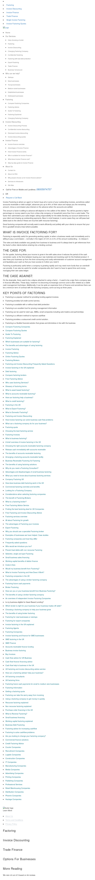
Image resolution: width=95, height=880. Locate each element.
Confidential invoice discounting (18, 129)
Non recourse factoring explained (18, 706)
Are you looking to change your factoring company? (25, 736)
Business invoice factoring (15, 650)
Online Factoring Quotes (15, 356)
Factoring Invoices (12, 434)
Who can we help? (12, 73)
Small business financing (15, 717)
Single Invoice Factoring (15, 20)
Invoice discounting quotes (17, 137)
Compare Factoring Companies (18, 103)
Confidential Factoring (15, 55)
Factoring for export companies (17, 620)
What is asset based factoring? (17, 390)
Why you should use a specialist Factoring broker (24, 531)
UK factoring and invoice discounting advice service (25, 669)
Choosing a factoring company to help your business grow (28, 609)
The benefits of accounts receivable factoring (23, 453)
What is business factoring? (16, 438)
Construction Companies (15, 758)
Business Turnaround (15, 70)
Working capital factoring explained (19, 721)
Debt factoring (10, 371)
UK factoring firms (12, 680)
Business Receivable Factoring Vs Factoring (22, 460)
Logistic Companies (13, 754)
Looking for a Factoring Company (18, 490)
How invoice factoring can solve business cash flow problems (29, 419)
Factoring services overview (16, 516)
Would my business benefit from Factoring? (22, 568)
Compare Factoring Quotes (16, 330)
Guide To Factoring (14, 111)
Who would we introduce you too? (18, 546)
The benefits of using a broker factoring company (24, 594)
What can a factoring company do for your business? (26, 423)
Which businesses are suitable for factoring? (22, 341)
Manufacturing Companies (15, 766)
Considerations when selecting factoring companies (25, 494)
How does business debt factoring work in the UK (24, 483)
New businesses (13, 81)
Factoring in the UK (13, 405)
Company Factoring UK (14, 479)
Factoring (10, 5)
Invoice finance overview (16, 144)
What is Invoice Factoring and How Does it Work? (24, 572)
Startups (10, 77)
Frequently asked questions (16, 542)
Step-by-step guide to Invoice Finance (20, 163)
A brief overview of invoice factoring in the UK (23, 442)
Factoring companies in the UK (17, 576)
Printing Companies (13, 777)
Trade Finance (12, 16)
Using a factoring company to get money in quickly (25, 699)
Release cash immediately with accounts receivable (25, 449)
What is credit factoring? (14, 401)
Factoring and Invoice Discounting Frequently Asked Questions (30, 364)
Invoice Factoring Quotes (16, 23)
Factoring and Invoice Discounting (18, 416)
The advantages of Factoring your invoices (22, 524)
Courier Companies (13, 747)
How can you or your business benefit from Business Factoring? (30, 591)
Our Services (10, 36)
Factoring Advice (13, 107)
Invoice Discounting (14, 8)
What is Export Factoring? (15, 408)
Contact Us (11, 170)
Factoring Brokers (12, 360)
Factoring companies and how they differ (21, 539)
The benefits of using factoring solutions (21, 464)
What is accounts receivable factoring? (20, 393)
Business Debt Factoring (15, 725)
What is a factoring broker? (16, 501)
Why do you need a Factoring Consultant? (21, 468)
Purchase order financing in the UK (19, 710)
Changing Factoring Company (18, 51)
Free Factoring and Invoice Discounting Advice (23, 513)
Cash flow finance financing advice (18, 661)
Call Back (18, 197)
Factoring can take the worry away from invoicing (24, 695)
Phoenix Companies (13, 795)
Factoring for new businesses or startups (21, 617)
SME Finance (10, 643)
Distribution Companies (14, 792)
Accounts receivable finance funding (19, 646)
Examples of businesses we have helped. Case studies (26, 535)
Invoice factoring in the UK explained (19, 367)
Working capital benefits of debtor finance (21, 561)
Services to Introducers (15, 181)
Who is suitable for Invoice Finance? (20, 155)
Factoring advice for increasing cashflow (21, 728)
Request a (10, 197)
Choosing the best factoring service (19, 431)
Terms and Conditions (14, 820)
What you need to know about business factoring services (27, 475)
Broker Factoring (12, 587)
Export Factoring (13, 62)
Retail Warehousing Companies (17, 788)
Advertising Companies (14, 773)
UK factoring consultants (14, 676)
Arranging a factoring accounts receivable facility (24, 457)
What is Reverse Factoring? (16, 713)
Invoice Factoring (12, 349)
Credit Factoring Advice (14, 743)
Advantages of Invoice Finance (18, 148)
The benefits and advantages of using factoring (23, 345)
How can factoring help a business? (19, 397)
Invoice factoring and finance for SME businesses (24, 635)
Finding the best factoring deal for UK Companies (24, 509)
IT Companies (10, 762)
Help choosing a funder (16, 40)
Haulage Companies (13, 799)
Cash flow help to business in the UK (19, 665)
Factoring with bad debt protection (19, 59)
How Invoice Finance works (17, 152)
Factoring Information (13, 687)
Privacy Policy (11, 824)
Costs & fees (10, 565)
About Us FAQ (12, 174)
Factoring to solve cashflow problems (20, 732)
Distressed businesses (15, 96)
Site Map (11, 185)
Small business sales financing (17, 557)
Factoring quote (11, 427)
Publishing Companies (14, 780)
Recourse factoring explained (16, 702)
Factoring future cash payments (17, 583)
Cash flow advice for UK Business (18, 658)
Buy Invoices (10, 654)
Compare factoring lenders (15, 375)
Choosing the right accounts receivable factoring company (28, 446)
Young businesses (14, 85)
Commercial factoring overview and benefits (22, 486)
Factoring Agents (12, 628)
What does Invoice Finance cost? (19, 159)
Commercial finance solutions (16, 739)
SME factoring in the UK (14, 639)
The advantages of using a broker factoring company (26, 579)
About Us (9, 166)
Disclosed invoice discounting (18, 133)
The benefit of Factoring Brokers (18, 498)
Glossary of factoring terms (16, 386)
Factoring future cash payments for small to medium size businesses (32, 684)
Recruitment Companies (14, 751)
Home (7, 32)
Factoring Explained (14, 114)
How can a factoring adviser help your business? (24, 673)
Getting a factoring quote (15, 691)
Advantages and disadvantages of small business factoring (28, 472)
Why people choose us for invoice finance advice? (25, 178)
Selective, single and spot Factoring (19, 553)
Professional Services (13, 784)
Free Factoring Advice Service (17, 505)
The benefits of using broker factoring (20, 613)
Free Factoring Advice (14, 379)
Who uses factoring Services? (17, 382)
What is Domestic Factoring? (16, 412)
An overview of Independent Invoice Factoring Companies (28, 598)
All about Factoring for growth (17, 520)
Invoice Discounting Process (17, 126)
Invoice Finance (12, 12)
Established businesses (16, 92)
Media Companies (12, 769)
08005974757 (43, 189)
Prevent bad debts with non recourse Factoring (23, 550)
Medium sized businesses (16, 88)
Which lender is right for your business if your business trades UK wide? (33, 606)
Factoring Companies (13, 632)
